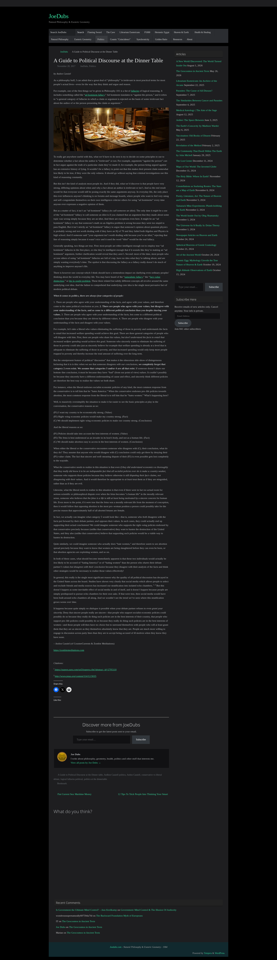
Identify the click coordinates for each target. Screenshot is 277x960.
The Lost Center (184, 161)
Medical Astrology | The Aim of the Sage (196, 110)
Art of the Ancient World (188, 254)
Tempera (208, 953)
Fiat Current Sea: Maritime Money (74, 794)
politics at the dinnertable (95, 779)
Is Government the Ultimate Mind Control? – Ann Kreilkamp (86, 910)
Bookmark (62, 783)
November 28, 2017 (66, 66)
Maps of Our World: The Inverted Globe (196, 166)
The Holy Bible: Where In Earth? (192, 176)
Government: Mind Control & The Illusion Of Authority (148, 910)
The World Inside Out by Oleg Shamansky (197, 215)
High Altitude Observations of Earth (194, 270)
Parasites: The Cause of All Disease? (194, 90)
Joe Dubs (60, 927)
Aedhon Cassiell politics (115, 775)
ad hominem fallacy (95, 95)
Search (80, 32)
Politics (92, 66)
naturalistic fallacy (134, 277)
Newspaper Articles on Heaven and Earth (196, 235)
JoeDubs (58, 16)
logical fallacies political (72, 779)
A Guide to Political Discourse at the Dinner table (80, 775)
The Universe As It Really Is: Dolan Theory (198, 225)
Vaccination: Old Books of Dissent (193, 135)
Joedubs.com (115, 947)
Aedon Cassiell (133, 775)
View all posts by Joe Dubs (86, 762)
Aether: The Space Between (190, 120)
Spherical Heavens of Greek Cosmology (196, 245)
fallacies (135, 91)
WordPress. (220, 953)
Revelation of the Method (189, 145)
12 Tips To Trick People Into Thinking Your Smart (143, 794)
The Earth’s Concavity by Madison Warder (197, 126)
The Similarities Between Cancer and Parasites (199, 100)
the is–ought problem (79, 281)
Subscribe (141, 739)
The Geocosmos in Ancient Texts (192, 71)
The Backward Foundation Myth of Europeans (119, 915)
